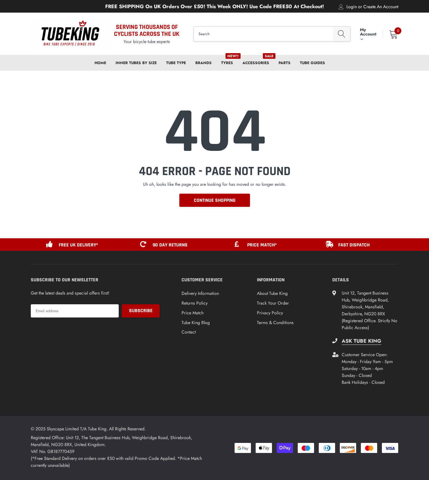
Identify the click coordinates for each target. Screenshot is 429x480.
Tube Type (176, 63)
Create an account (380, 6)
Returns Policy (195, 303)
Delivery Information (200, 293)
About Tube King (272, 293)
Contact (189, 332)
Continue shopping (215, 200)
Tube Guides (312, 63)
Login (351, 6)
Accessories (255, 63)
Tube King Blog (196, 322)
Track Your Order (273, 303)
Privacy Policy (270, 313)
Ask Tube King (361, 341)
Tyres (227, 63)
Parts (285, 63)
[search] (341, 34)
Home (100, 63)
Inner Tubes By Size (136, 63)
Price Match (193, 313)
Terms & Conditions (275, 322)
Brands (203, 63)
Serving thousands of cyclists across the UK (146, 30)
